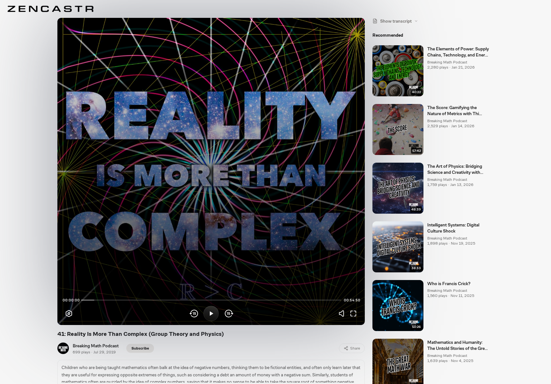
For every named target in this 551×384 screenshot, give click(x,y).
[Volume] (343, 313)
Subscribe (140, 348)
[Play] (211, 313)
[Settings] (69, 313)
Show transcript (396, 21)
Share (355, 348)
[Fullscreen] (353, 313)
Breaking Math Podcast (96, 345)
